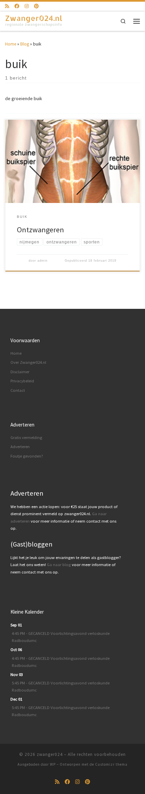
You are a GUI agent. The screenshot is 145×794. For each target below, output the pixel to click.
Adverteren (20, 446)
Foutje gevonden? (26, 456)
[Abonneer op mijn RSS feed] (7, 6)
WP (53, 764)
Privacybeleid (22, 380)
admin (42, 260)
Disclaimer (19, 371)
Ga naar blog (59, 564)
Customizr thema (111, 764)
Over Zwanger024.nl (28, 362)
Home (10, 44)
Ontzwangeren (40, 229)
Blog (24, 44)
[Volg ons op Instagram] (27, 6)
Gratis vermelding (26, 437)
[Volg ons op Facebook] (16, 6)
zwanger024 (50, 754)
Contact (17, 390)
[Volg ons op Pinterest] (36, 6)
